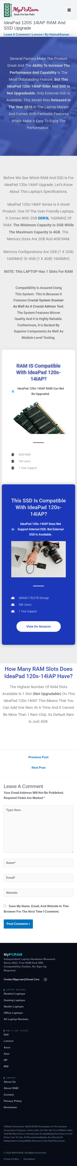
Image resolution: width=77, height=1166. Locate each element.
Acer (7, 1053)
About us (10, 1081)
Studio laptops (14, 1006)
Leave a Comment (17, 34)
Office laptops (13, 1012)
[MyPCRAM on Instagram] (45, 979)
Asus (7, 1047)
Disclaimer (10, 1107)
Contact (9, 1094)
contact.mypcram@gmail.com (21, 979)
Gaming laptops (14, 1000)
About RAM (11, 1088)
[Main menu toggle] (69, 10)
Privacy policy (13, 1101)
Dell (6, 1034)
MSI (6, 1066)
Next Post (38, 767)
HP (5, 1060)
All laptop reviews (16, 1019)
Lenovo (37, 34)
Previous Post (38, 757)
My (13, 954)
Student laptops (14, 993)
